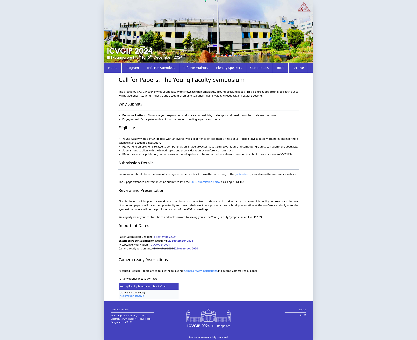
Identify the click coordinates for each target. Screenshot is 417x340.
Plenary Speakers (229, 67)
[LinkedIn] (301, 315)
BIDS (280, 67)
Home (112, 67)
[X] (305, 315)
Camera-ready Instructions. (201, 271)
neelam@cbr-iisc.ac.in (132, 295)
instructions (243, 174)
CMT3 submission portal (205, 182)
